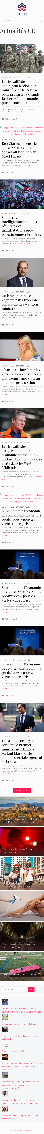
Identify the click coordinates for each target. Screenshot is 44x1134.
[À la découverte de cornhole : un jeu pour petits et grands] (22, 979)
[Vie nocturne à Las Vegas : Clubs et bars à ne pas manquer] (22, 854)
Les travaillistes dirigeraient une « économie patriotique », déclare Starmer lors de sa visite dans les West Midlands (22, 457)
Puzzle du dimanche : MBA (13, 1051)
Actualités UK (11, 119)
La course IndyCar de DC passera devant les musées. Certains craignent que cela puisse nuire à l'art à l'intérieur (20, 1084)
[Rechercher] (31, 989)
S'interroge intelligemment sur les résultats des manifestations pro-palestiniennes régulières (21, 226)
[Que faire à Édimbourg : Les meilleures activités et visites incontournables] (22, 824)
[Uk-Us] (22, 8)
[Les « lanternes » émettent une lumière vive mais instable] (5, 1031)
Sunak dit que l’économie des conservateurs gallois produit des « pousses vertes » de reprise (21, 517)
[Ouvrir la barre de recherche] (40, 21)
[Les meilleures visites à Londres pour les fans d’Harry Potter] (22, 949)
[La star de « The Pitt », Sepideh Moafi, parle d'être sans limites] (5, 1110)
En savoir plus (26, 112)
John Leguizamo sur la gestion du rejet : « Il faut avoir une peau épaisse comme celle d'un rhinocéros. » (22, 1066)
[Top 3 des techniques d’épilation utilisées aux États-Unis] (22, 919)
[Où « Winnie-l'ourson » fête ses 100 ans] (5, 1018)
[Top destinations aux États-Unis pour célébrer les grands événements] (22, 888)
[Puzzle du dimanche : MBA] (5, 1046)
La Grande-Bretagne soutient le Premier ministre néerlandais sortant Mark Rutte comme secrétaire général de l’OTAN (22, 751)
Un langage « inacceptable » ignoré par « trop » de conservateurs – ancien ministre (22, 302)
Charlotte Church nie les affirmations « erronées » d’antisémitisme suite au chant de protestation (21, 376)
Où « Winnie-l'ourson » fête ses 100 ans (19, 1024)
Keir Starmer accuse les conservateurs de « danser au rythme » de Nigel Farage (20, 149)
